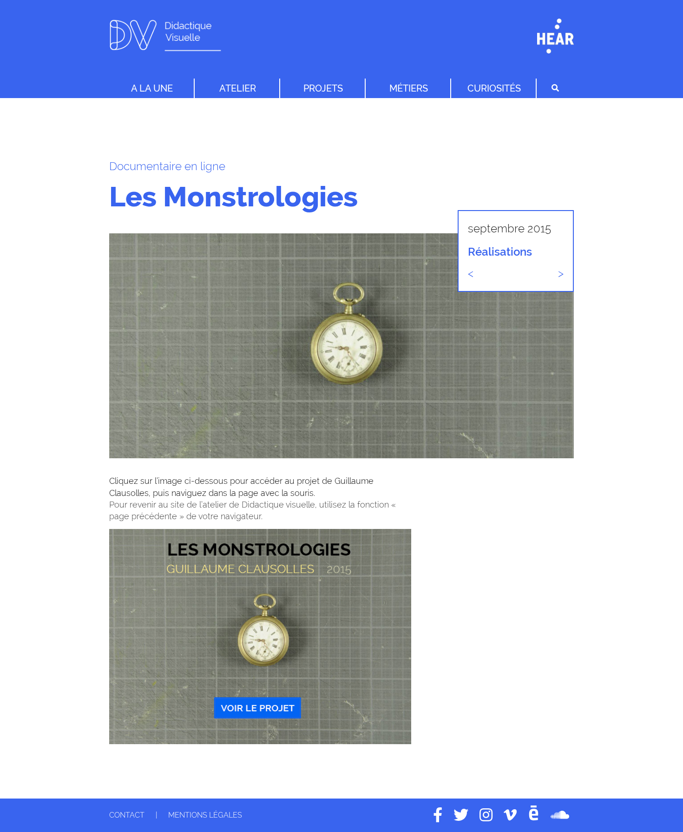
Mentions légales (205, 815)
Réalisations (500, 251)
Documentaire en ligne (167, 166)
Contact (126, 815)
